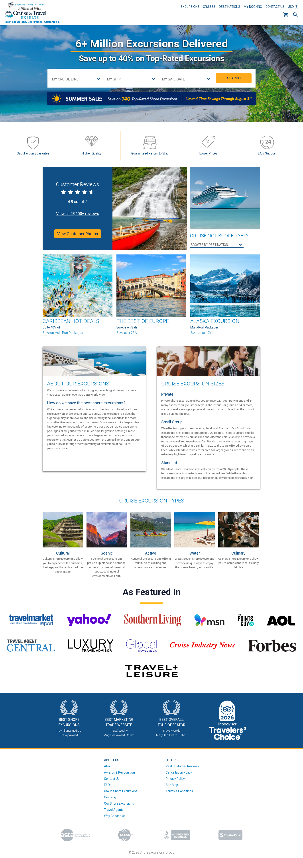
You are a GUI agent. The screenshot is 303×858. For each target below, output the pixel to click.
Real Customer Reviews (182, 766)
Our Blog (110, 797)
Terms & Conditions (179, 791)
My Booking (253, 6)
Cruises (209, 6)
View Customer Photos (77, 233)
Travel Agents (114, 809)
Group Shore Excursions (120, 791)
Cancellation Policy (179, 772)
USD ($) (293, 6)
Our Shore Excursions (119, 803)
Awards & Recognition (119, 772)
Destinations (229, 6)
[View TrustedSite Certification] (230, 835)
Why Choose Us (115, 816)
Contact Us (275, 6)
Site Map (172, 785)
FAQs (107, 785)
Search (295, 15)
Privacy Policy (175, 778)
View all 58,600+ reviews (77, 213)
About (108, 766)
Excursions (190, 6)
